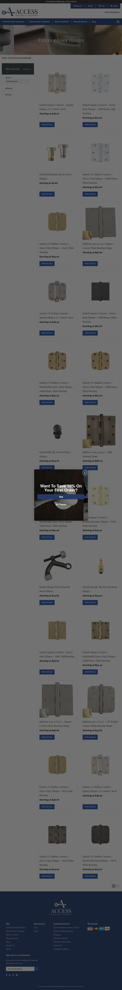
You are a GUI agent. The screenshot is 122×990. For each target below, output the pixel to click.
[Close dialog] (85, 472)
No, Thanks (61, 505)
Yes (61, 496)
